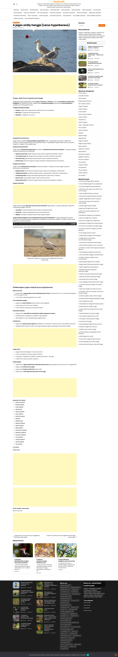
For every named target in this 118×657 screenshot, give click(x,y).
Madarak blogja (82, 135)
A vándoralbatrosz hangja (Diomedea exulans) (91, 304)
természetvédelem (67, 629)
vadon (75, 631)
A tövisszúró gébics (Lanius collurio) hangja (89, 296)
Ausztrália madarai (55, 15)
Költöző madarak (42, 13)
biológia (75, 589)
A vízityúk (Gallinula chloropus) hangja (88, 313)
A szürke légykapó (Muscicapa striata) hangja (90, 282)
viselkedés (77, 635)
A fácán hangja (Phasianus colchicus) (88, 193)
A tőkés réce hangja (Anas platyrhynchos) (89, 289)
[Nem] (116, 655)
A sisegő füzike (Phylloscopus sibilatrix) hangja (90, 264)
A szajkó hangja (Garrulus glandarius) (88, 267)
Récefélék (65, 616)
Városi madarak (87, 10)
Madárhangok (34, 10)
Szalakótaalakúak (66, 618)
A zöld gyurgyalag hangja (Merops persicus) (90, 324)
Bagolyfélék (65, 587)
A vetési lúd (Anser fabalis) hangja (87, 306)
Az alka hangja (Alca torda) (85, 336)
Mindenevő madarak (95, 13)
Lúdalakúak (65, 607)
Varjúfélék (73, 633)
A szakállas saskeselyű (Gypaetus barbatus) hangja (87, 270)
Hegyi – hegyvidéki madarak (85, 125)
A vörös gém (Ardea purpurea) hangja (88, 318)
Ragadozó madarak (30, 13)
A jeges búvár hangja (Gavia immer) (88, 208)
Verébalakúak (66, 635)
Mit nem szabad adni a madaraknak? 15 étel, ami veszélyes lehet (50, 602)
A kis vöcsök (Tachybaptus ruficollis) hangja (90, 226)
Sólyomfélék (65, 627)
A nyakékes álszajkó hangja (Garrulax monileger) (95, 84)
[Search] (17, 4)
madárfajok (72, 609)
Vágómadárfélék (66, 640)
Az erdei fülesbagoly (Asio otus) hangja (88, 341)
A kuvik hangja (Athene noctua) (86, 233)
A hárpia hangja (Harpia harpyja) (87, 205)
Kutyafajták (16, 447)
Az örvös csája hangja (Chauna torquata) (25, 608)
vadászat (64, 633)
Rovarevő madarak (55, 13)
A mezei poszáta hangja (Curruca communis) (90, 245)
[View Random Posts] (14, 4)
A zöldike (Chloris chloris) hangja (87, 329)
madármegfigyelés (67, 611)
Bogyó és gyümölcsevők (84, 101)
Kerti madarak (44, 10)
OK (87, 654)
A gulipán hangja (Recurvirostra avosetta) (89, 198)
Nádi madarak (18, 13)
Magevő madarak (82, 13)
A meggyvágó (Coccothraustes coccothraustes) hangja (86, 239)
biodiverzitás (65, 589)
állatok (78, 644)
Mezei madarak (76, 10)
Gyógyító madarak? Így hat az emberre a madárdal (95, 47)
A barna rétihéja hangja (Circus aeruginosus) (90, 184)
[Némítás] (71, 224)
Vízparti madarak (67, 644)
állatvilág (64, 646)
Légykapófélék (66, 605)
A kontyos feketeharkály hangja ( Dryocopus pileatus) (22, 561)
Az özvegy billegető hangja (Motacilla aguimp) (95, 62)
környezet (75, 600)
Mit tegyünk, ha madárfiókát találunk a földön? (50, 593)
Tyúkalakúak (65, 631)
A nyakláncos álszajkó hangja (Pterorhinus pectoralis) (95, 77)
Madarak (16, 10)
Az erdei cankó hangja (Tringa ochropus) (89, 339)
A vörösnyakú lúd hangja (84, 321)
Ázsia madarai (67, 15)
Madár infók (24, 10)
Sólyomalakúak (66, 624)
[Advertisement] (45, 84)
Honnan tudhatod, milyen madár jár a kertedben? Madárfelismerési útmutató (49, 627)
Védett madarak (32, 15)
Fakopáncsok (82, 119)
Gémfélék (74, 592)
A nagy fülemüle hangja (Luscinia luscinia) (66, 560)
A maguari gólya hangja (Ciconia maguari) (89, 235)
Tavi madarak (19, 437)
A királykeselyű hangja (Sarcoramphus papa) (90, 223)
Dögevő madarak (20, 402)
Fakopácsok (18, 409)
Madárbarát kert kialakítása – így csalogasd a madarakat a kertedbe (50, 584)
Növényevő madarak (69, 13)
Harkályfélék (65, 600)
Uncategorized (82, 167)
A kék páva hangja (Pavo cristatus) (87, 218)
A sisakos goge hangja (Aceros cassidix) (89, 261)
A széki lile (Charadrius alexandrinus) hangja (90, 274)
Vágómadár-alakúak (67, 638)
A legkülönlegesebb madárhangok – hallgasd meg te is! (95, 55)
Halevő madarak (19, 411)
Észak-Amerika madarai (94, 15)
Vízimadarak (65, 642)
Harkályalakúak (66, 598)
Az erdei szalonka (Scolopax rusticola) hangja (90, 344)
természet (75, 627)
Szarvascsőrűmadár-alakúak (70, 622)
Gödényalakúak (66, 596)
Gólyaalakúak (65, 594)
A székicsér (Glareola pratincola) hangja (89, 276)
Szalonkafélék (66, 620)
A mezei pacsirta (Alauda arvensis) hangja (89, 242)
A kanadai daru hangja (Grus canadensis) (89, 215)
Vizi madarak (97, 10)
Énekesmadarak (55, 10)
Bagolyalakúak (66, 585)
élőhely (73, 646)
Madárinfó (59, 1)
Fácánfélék (65, 592)
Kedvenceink (16, 450)
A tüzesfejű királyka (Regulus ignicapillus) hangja (91, 298)
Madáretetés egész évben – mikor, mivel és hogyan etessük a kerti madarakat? (50, 617)
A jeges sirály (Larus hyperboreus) (22, 101)
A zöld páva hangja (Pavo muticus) (87, 326)
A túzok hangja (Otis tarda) (85, 301)
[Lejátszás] (14, 224)
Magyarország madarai (32, 18)
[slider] (74, 223)
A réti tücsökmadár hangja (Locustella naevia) (90, 254)
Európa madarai (18, 18)
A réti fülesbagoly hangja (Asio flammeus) (89, 252)
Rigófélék (73, 613)
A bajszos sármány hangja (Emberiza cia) (41, 561)
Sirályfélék (74, 616)
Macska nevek (87, 610)
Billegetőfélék (75, 587)
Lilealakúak (65, 603)
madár (63, 609)
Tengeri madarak (20, 439)
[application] (45, 223)
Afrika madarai (43, 15)
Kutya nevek (87, 605)
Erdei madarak (65, 10)
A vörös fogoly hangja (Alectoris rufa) (88, 316)
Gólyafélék (76, 594)
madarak (74, 607)
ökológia (64, 649)
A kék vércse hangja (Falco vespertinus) (89, 220)
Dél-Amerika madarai (79, 15)
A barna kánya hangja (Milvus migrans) (88, 181)
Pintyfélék (64, 613)
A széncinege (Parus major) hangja (87, 279)
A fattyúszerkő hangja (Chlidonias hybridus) (90, 196)
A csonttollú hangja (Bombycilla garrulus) (89, 186)
